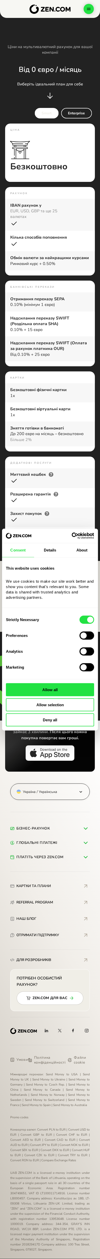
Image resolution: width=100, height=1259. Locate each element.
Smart (47, 113)
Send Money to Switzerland (44, 1100)
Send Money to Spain (36, 1105)
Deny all (50, 719)
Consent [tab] (18, 550)
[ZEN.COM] (23, 1031)
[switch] (86, 636)
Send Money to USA (62, 1074)
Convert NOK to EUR (73, 1145)
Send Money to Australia (70, 1105)
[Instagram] (87, 1031)
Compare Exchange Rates (58, 1160)
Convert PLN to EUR (51, 1130)
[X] (60, 1031)
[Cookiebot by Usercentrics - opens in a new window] (72, 536)
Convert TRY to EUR (73, 1155)
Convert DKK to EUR (55, 1150)
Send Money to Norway (48, 1095)
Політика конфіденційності (50, 1060)
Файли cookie (80, 1060)
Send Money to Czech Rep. (45, 1085)
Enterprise (76, 113)
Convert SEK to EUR (24, 1150)
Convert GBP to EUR (36, 1135)
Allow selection (50, 704)
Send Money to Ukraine (48, 1079)
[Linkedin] (46, 1031)
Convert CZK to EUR (39, 1155)
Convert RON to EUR (24, 1160)
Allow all (50, 690)
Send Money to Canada (42, 1090)
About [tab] (82, 550)
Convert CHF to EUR (71, 1135)
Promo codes (19, 1117)
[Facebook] (73, 1031)
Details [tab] (50, 550)
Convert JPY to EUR (43, 1145)
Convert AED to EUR (25, 1140)
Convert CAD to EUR (60, 1140)
